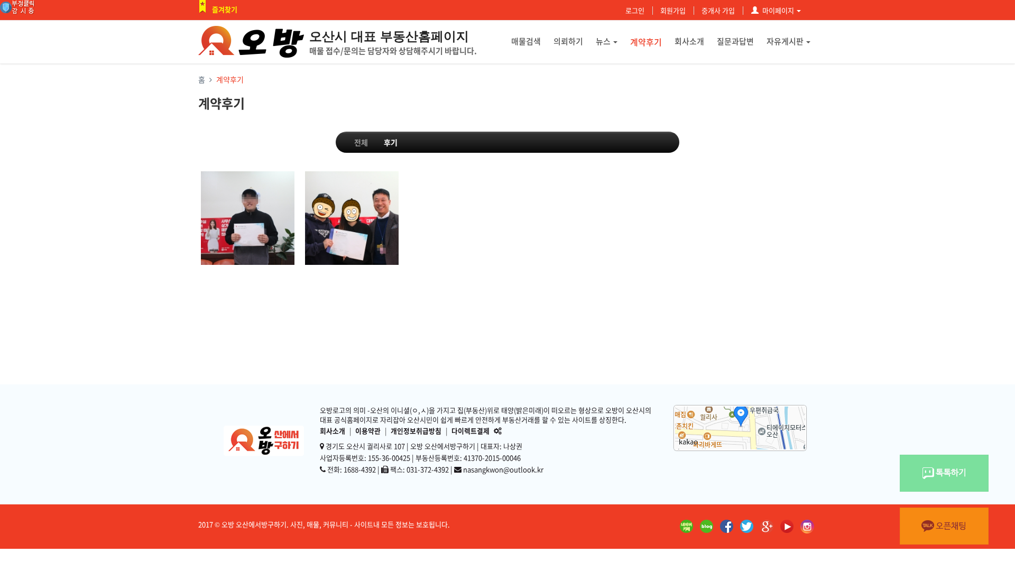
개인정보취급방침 (416, 431)
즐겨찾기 (224, 9)
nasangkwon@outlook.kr (503, 469)
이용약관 (368, 431)
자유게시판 (785, 41)
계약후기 (646, 41)
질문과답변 (735, 41)
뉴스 (603, 41)
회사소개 (689, 41)
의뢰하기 (568, 41)
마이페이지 (778, 10)
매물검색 (526, 41)
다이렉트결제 (470, 431)
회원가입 (673, 10)
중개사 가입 (718, 10)
